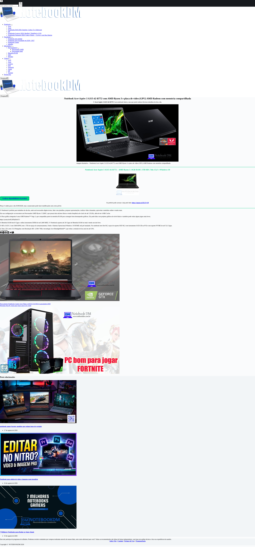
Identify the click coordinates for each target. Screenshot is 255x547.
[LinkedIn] (8, 233)
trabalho (10, 44)
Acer (9, 26)
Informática (7, 46)
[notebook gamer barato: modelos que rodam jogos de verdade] (38, 422)
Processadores (12, 48)
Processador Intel (17, 51)
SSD (9, 55)
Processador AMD (18, 49)
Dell (9, 65)
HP (9, 31)
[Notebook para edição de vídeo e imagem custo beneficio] (38, 475)
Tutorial (10, 73)
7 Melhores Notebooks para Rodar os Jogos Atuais (17, 532)
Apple (10, 69)
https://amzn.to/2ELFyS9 (140, 203)
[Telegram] (11, 233)
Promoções (7, 74)
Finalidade (7, 37)
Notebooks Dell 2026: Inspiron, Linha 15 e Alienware (25, 30)
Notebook (7, 24)
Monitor (10, 57)
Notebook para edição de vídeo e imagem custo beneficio (19, 479)
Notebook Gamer (13, 42)
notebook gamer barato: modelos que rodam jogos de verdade (21, 426)
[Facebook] (1, 233)
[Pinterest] (6, 233)
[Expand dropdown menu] (12, 37)
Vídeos (6, 58)
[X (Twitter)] (3, 233)
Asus (9, 28)
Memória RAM (13, 53)
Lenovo (10, 64)
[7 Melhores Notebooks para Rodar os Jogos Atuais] (38, 528)
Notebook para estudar (15, 39)
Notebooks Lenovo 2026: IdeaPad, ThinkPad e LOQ (24, 33)
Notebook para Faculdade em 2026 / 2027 (21, 40)
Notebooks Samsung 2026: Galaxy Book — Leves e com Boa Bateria (30, 35)
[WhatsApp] (13, 233)
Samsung (11, 67)
